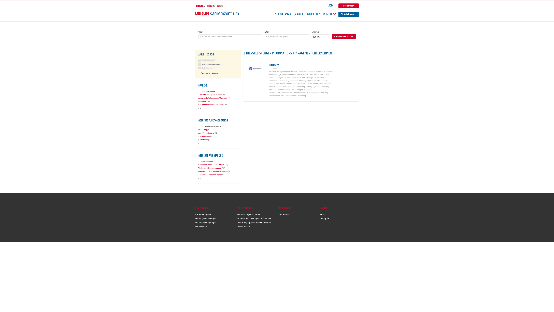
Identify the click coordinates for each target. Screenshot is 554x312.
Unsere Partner (243, 226)
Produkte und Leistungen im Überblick (254, 218)
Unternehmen (313, 13)
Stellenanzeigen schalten (248, 214)
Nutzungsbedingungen (205, 222)
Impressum (283, 214)
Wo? (267, 31)
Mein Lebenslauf (283, 13)
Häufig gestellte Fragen (206, 218)
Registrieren (348, 5)
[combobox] (230, 36)
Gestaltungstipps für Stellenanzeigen (254, 222)
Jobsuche (299, 13)
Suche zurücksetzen (210, 73)
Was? (200, 31)
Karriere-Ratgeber (203, 214)
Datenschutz (201, 226)
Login (330, 5)
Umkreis (315, 31)
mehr (200, 108)
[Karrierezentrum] (217, 13)
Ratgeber (328, 13)
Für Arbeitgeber (348, 14)
